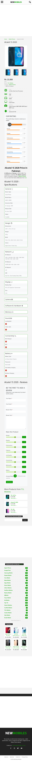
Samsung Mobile (15, 573)
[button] (29, 2)
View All (21, 564)
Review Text (9, 415)
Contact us (18, 757)
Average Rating (9, 476)
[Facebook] (11, 748)
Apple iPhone (15, 568)
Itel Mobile (15, 600)
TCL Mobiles (15, 610)
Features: (8, 450)
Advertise (12, 757)
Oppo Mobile (15, 582)
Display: (8, 440)
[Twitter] (18, 748)
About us (6, 757)
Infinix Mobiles (15, 587)
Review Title (9, 409)
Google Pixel (15, 570)
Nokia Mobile (15, 580)
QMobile (15, 595)
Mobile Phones (12, 84)
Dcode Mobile (15, 617)
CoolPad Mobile (15, 607)
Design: (8, 435)
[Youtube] (21, 748)
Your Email (9, 404)
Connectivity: (9, 460)
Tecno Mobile (15, 597)
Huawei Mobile (15, 575)
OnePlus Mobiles (15, 590)
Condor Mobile (15, 612)
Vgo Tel (15, 602)
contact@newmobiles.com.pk (18, 745)
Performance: (9, 445)
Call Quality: (9, 455)
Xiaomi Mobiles (15, 605)
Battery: (8, 470)
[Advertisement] (16, 20)
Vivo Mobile (15, 577)
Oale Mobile (15, 615)
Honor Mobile (15, 585)
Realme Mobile (15, 592)
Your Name (9, 398)
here (26, 177)
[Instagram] (14, 748)
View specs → (14, 498)
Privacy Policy (25, 757)
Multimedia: (9, 465)
